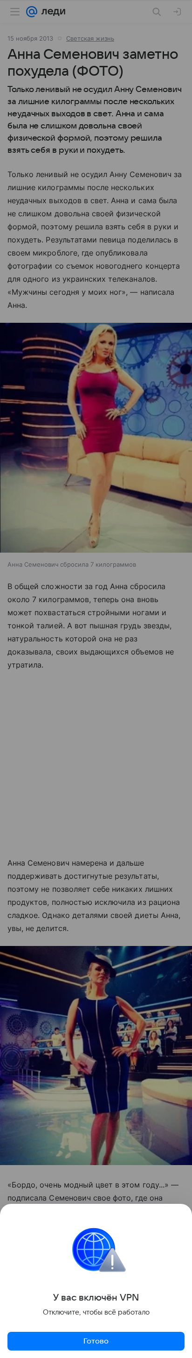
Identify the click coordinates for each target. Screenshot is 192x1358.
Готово (96, 1341)
